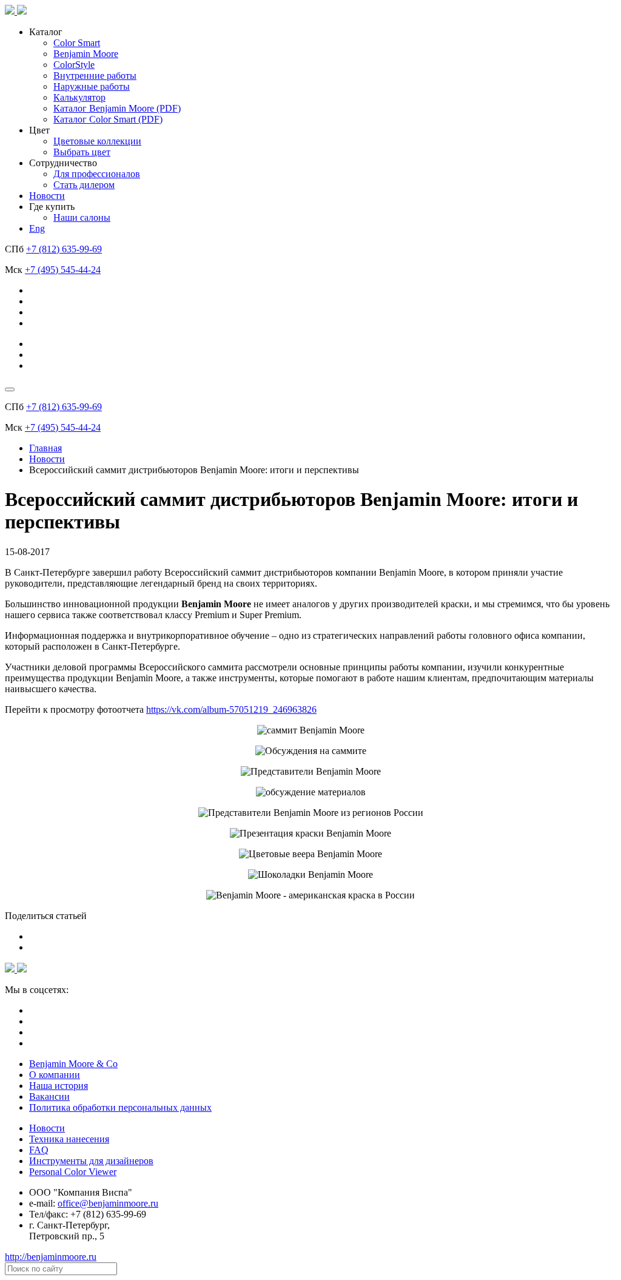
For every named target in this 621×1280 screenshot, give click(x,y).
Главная (45, 448)
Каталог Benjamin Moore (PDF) (117, 108)
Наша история (58, 1085)
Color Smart (76, 43)
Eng (37, 228)
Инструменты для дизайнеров (91, 1161)
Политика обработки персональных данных (120, 1107)
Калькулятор (79, 97)
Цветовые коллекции (97, 141)
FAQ (39, 1150)
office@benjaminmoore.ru (108, 1203)
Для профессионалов (96, 174)
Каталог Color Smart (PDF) (108, 119)
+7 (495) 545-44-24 (63, 269)
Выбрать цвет (81, 152)
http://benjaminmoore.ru (50, 1256)
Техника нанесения (69, 1139)
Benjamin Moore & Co (73, 1064)
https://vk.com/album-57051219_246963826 (231, 709)
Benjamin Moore (85, 54)
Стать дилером (84, 185)
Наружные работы (91, 86)
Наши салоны (81, 217)
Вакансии (49, 1096)
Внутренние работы (94, 75)
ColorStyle (74, 64)
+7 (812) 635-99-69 (64, 249)
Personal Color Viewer (72, 1172)
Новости (47, 195)
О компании (54, 1074)
